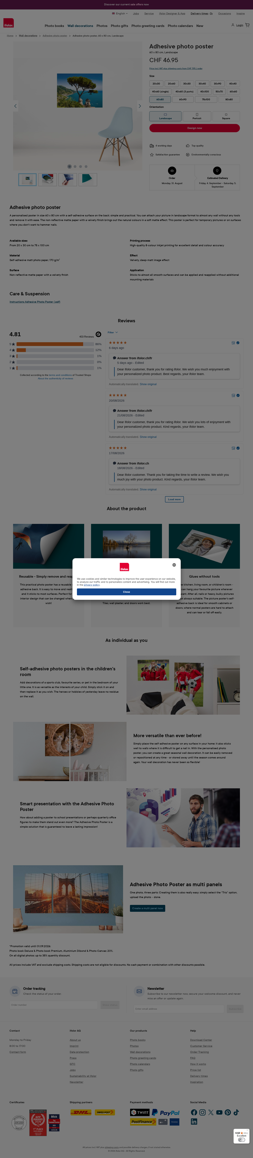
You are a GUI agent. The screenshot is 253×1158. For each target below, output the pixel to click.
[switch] (241, 1140)
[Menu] (247, 1131)
